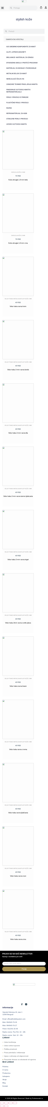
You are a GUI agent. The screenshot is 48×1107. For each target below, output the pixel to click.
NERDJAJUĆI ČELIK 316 (15, 79)
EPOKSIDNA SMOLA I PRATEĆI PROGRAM (22, 63)
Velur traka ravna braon (18, 686)
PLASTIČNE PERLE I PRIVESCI (17, 103)
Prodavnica (6, 1073)
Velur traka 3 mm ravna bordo (18, 370)
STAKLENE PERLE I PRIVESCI (17, 119)
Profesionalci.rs (37, 1098)
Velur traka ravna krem (18, 306)
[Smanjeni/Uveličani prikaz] (2, 1103)
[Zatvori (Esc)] (15, 1103)
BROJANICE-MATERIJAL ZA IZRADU (19, 57)
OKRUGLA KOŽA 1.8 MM (18, 172)
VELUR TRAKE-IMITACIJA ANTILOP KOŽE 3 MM (18, 298)
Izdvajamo (6, 1076)
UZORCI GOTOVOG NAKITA (16, 124)
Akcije (4, 1079)
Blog (4, 1083)
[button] (2, 8)
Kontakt (5, 1086)
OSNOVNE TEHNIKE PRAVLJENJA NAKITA (22, 84)
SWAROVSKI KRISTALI (15, 39)
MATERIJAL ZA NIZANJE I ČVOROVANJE (21, 68)
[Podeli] (11, 1103)
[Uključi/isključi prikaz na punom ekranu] (6, 1103)
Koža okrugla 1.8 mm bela (18, 180)
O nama (5, 1070)
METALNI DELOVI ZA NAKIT (16, 73)
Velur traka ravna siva (18, 939)
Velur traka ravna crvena (18, 749)
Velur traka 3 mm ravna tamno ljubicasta (18, 496)
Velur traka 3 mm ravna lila (18, 433)
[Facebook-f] (22, 1004)
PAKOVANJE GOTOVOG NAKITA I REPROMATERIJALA (18, 91)
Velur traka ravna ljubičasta (18, 813)
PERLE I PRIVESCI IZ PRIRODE (17, 97)
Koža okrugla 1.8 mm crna (18, 243)
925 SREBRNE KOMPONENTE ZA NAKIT (21, 46)
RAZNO (9, 108)
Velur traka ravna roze (18, 876)
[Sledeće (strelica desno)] (6, 1106)
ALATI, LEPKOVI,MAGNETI (16, 52)
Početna (5, 1066)
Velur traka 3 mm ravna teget (18, 559)
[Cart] (41, 7)
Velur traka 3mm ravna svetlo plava (18, 623)
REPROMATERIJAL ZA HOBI (16, 113)
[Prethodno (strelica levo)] (2, 1106)
